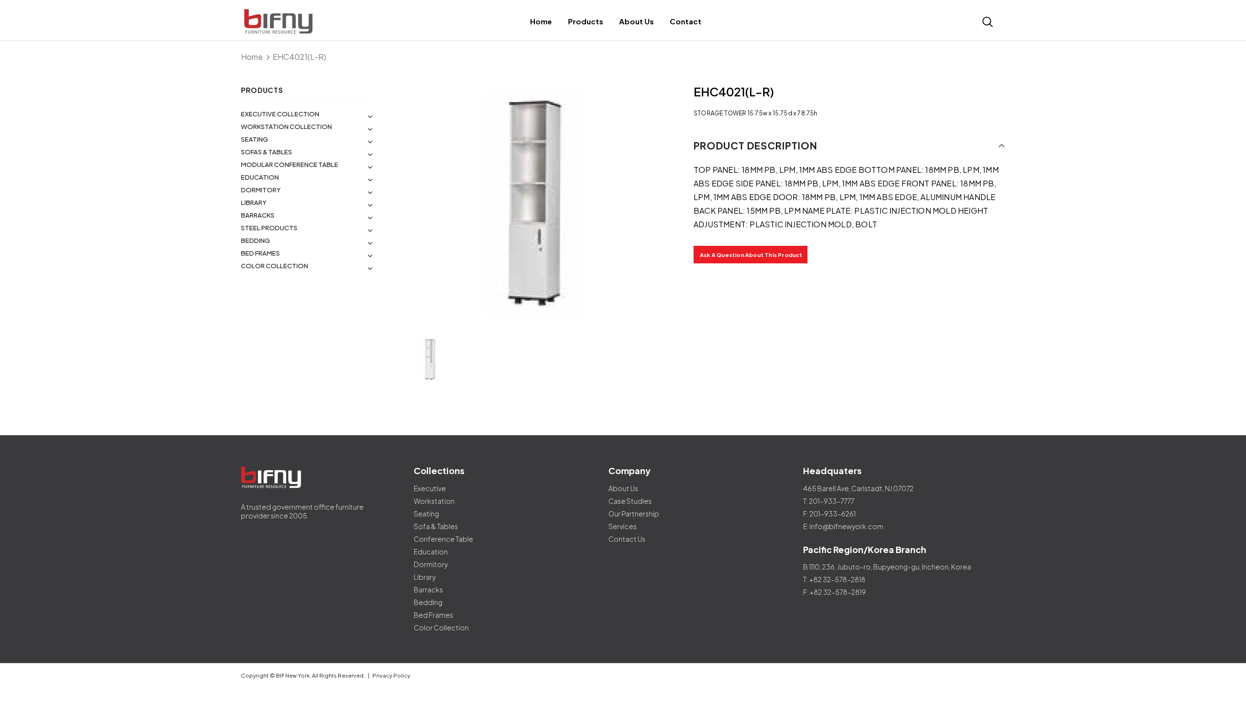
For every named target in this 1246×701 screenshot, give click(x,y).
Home (252, 57)
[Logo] (322, 22)
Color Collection (274, 266)
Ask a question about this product (751, 255)
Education (260, 177)
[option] (533, 204)
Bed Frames (260, 253)
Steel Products (269, 228)
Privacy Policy (391, 675)
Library (254, 202)
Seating (254, 139)
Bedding (255, 240)
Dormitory (261, 190)
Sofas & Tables (266, 152)
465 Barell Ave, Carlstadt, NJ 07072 (858, 488)
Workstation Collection (286, 126)
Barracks (258, 215)
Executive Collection (280, 114)
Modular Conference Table (289, 164)
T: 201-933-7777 (828, 501)
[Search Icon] (987, 22)
